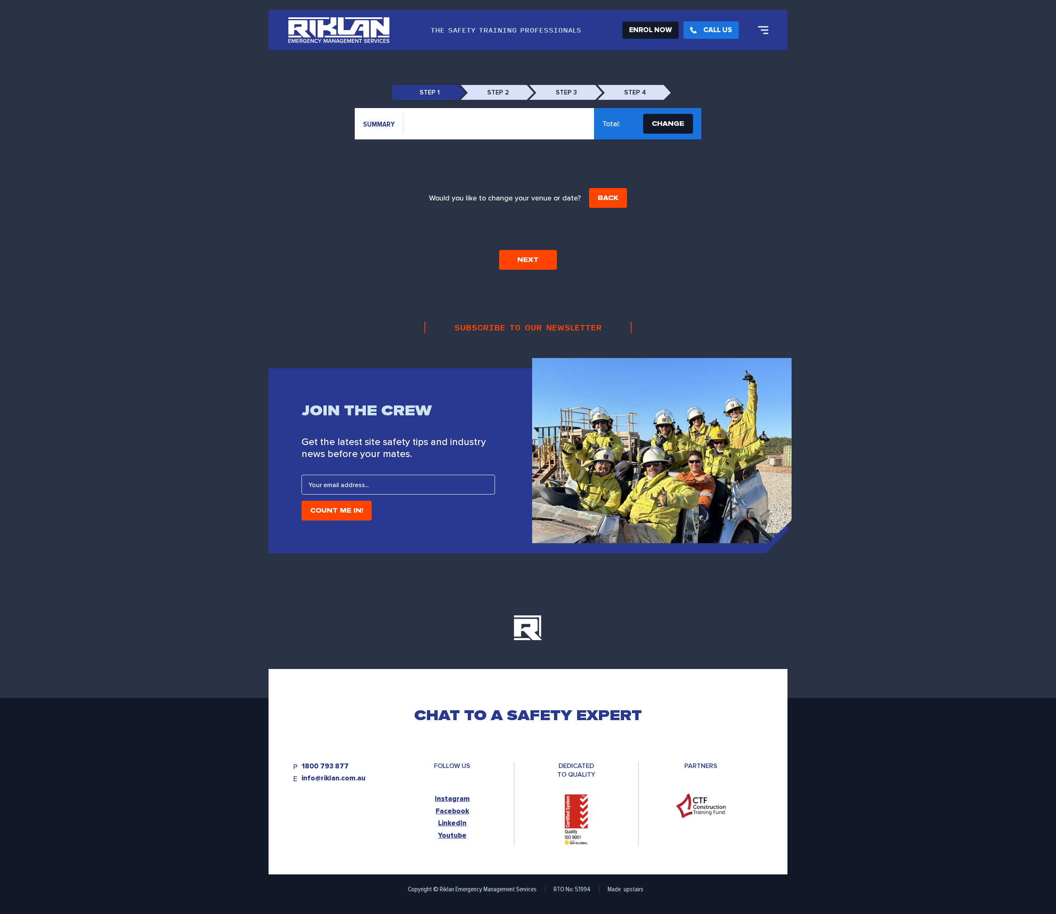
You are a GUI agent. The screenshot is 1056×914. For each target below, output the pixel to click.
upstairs (634, 889)
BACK (608, 198)
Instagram (452, 799)
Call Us (717, 30)
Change (668, 123)
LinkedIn (452, 823)
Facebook (452, 811)
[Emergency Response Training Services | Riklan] (338, 30)
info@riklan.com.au (333, 778)
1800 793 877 (325, 766)
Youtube (452, 835)
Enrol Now (650, 30)
